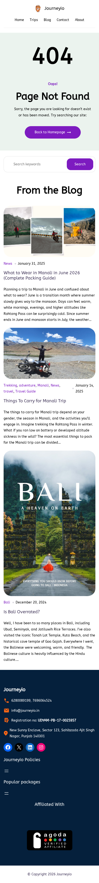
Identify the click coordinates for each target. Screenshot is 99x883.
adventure (27, 385)
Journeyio (54, 8)
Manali (43, 385)
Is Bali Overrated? (22, 611)
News (8, 264)
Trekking (10, 385)
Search (80, 164)
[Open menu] (6, 771)
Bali (7, 602)
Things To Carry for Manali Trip (35, 401)
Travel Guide (25, 391)
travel (8, 391)
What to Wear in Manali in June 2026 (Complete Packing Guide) (42, 275)
